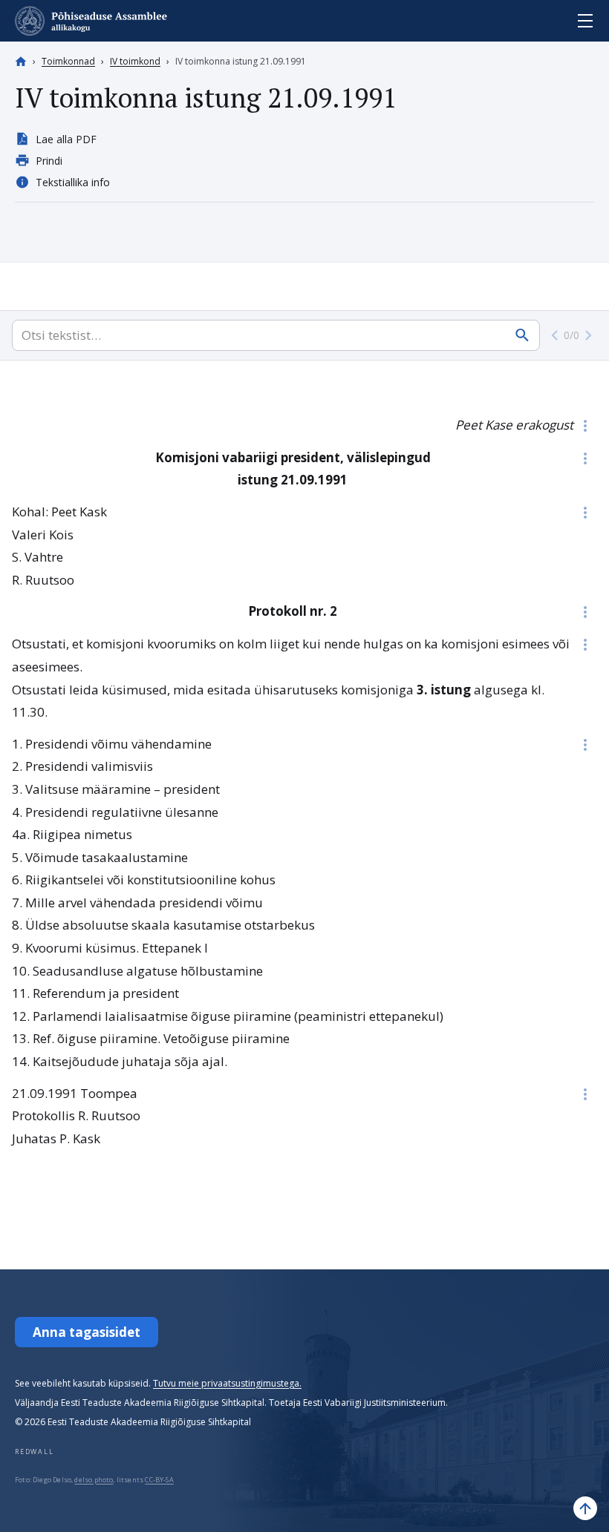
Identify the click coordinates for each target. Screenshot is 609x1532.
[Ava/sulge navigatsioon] (585, 21)
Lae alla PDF (66, 139)
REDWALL (34, 1451)
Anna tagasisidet (86, 1332)
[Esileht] (21, 62)
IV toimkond (135, 61)
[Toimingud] (585, 426)
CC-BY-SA (159, 1480)
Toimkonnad (68, 61)
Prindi (49, 161)
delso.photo (93, 1480)
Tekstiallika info (73, 182)
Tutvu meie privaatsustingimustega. (227, 1383)
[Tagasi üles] (585, 1508)
